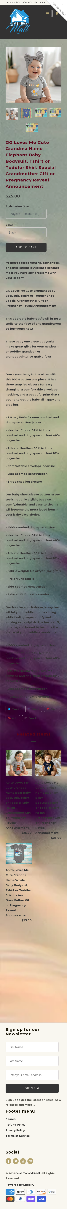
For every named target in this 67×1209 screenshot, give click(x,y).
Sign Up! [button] (35, 58)
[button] (63, 19)
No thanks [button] (33, 63)
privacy (33, 81)
